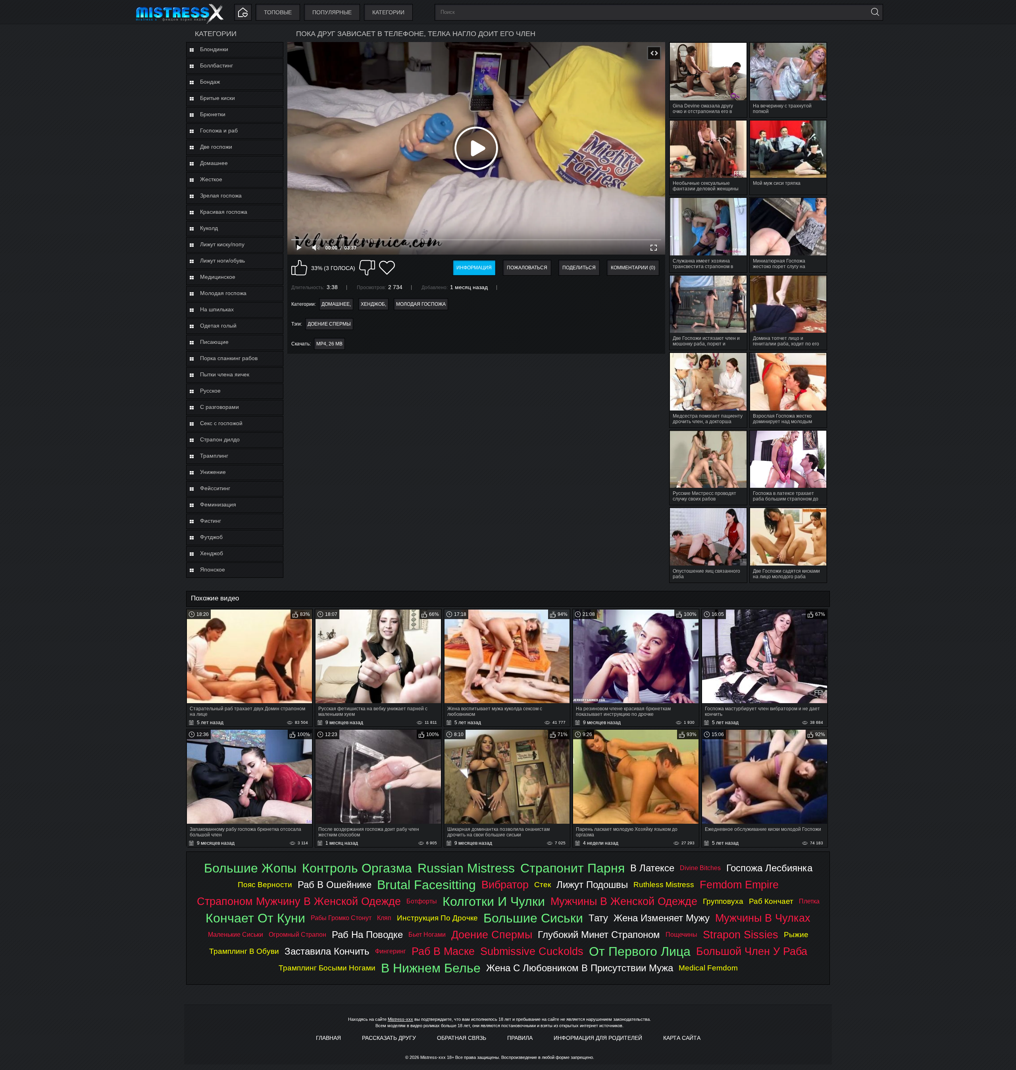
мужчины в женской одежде (623, 901)
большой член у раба (751, 951)
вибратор (505, 884)
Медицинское (217, 277)
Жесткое (211, 179)
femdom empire (739, 884)
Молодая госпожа (223, 293)
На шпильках (217, 309)
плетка (809, 901)
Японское (212, 569)
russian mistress (466, 868)
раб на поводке (367, 934)
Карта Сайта (681, 1038)
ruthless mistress (663, 884)
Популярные (332, 12)
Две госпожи (216, 147)
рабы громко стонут (341, 918)
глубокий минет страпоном (599, 934)
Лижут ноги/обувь (222, 260)
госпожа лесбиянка (769, 868)
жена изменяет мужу (662, 918)
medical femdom (708, 968)
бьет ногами (427, 934)
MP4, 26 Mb (329, 344)
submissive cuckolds (531, 951)
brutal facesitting (426, 884)
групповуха (723, 901)
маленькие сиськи (235, 934)
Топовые (278, 12)
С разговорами (219, 407)
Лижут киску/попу (222, 244)
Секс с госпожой (221, 423)
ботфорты (421, 901)
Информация (474, 267)
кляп (384, 918)
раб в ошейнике (334, 884)
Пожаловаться (527, 267)
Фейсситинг (215, 488)
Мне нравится (299, 268)
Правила (520, 1038)
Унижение (213, 472)
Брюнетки (212, 114)
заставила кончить (327, 951)
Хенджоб (211, 553)
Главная (328, 1038)
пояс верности (265, 884)
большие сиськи (533, 918)
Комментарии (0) (633, 267)
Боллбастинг (216, 65)
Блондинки (214, 49)
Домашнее (214, 163)
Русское (210, 390)
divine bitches (700, 868)
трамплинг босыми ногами (327, 968)
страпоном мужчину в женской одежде (299, 901)
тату (598, 918)
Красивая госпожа (223, 212)
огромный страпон (297, 934)
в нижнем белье (431, 968)
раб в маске (443, 951)
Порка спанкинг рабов (229, 358)
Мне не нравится (367, 268)
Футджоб (211, 537)
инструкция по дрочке (437, 918)
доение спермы (329, 324)
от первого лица (640, 951)
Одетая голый (218, 325)
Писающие (214, 342)
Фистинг (210, 521)
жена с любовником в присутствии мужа (579, 968)
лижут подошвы (592, 884)
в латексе (652, 868)
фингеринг (390, 951)
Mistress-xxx (400, 1019)
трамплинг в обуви (244, 951)
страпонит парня (572, 868)
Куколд (209, 228)
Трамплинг (214, 456)
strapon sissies (740, 934)
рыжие (796, 934)
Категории (388, 12)
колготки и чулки (494, 901)
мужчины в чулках (762, 918)
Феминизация (218, 504)
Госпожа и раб (219, 130)
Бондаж (210, 82)
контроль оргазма (357, 868)
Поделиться (579, 267)
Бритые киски (217, 98)
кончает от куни (255, 918)
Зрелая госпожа (221, 195)
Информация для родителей (598, 1038)
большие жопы (250, 868)
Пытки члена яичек (224, 374)
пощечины (681, 934)
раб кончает (771, 901)
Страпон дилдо (220, 439)
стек (542, 884)
